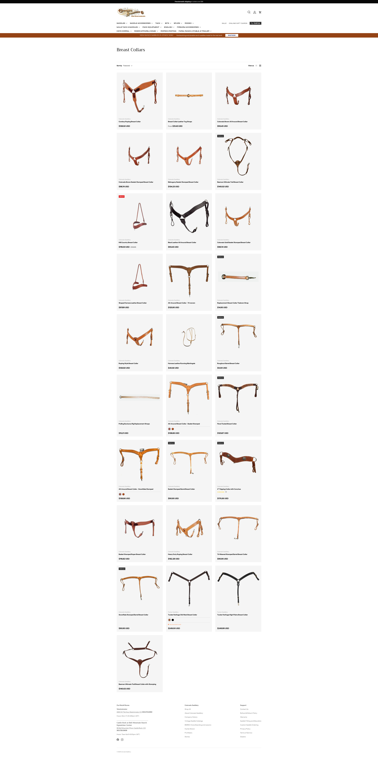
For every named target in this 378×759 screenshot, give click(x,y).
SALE (224, 23)
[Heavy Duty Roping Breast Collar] (189, 528)
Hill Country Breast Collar (128, 242)
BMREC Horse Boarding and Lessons (198, 725)
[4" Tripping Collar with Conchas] (238, 463)
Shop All (188, 709)
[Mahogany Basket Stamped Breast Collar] (189, 156)
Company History (191, 717)
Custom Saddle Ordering (249, 725)
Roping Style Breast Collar (128, 363)
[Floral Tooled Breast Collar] (238, 398)
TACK (157, 23)
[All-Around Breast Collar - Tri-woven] (189, 277)
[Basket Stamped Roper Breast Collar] (140, 528)
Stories (187, 737)
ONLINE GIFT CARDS (238, 23)
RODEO (188, 23)
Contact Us (244, 709)
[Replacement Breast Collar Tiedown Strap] (238, 277)
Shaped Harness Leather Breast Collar (133, 303)
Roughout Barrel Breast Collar (228, 363)
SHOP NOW (232, 35)
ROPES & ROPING (168, 31)
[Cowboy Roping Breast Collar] (140, 95)
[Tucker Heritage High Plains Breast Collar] (238, 589)
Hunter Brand (190, 729)
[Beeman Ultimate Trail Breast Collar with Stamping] (140, 658)
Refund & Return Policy (248, 713)
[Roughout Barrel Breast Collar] (238, 337)
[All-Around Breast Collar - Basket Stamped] (189, 398)
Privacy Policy (245, 729)
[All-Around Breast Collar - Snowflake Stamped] (140, 463)
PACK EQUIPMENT (151, 27)
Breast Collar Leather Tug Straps (180, 122)
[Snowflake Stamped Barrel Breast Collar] (140, 589)
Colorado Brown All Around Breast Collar (232, 122)
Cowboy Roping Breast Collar (130, 122)
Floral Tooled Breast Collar (227, 424)
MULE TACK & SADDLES (127, 27)
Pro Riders (188, 733)
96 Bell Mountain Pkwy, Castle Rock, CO (131, 728)
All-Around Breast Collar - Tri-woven (181, 303)
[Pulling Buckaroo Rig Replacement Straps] (140, 398)
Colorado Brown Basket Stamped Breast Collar (136, 182)
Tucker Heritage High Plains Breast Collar (232, 615)
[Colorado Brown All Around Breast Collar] (238, 95)
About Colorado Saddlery (194, 713)
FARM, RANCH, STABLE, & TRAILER (194, 31)
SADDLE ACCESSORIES (140, 23)
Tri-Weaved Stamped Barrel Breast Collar (232, 554)
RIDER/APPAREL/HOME (145, 31)
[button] (260, 12)
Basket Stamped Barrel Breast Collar (181, 489)
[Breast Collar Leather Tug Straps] (189, 95)
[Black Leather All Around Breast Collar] (189, 216)
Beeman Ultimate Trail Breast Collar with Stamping (137, 684)
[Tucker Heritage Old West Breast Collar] (189, 589)
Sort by (119, 66)
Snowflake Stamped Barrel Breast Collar (133, 615)
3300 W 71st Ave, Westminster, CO (129, 712)
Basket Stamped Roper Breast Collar (132, 554)
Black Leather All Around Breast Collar (182, 242)
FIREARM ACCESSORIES (188, 27)
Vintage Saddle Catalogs (194, 721)
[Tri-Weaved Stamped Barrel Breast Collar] (238, 528)
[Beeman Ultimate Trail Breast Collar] (238, 156)
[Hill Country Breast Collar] (140, 216)
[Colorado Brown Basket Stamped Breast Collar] (140, 156)
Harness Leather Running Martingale (181, 363)
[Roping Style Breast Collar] (140, 337)
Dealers (243, 737)
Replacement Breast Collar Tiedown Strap (232, 303)
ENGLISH (168, 27)
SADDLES (121, 23)
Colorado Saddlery (126, 752)
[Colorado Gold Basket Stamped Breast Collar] (238, 216)
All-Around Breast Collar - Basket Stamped (184, 424)
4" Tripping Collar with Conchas (229, 489)
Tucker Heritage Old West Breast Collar (182, 615)
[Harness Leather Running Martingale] (189, 337)
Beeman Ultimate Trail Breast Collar (230, 182)
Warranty (243, 717)
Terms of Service (246, 733)
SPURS (177, 23)
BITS (167, 23)
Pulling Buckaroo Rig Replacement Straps (134, 424)
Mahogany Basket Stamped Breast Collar (183, 182)
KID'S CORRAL (123, 31)
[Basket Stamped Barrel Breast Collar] (189, 463)
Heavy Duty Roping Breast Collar (180, 554)
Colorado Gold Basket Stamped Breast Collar (233, 242)
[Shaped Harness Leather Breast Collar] (140, 277)
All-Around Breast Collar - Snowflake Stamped (136, 489)
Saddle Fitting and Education (250, 721)
